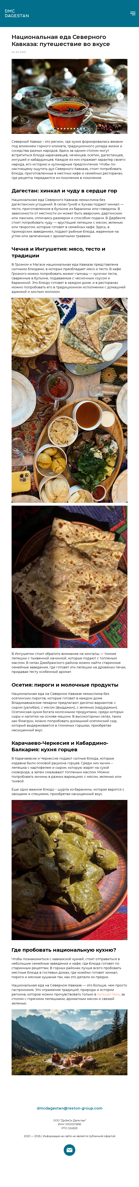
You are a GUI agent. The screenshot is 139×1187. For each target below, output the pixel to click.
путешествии (108, 994)
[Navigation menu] (132, 13)
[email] (69, 1150)
